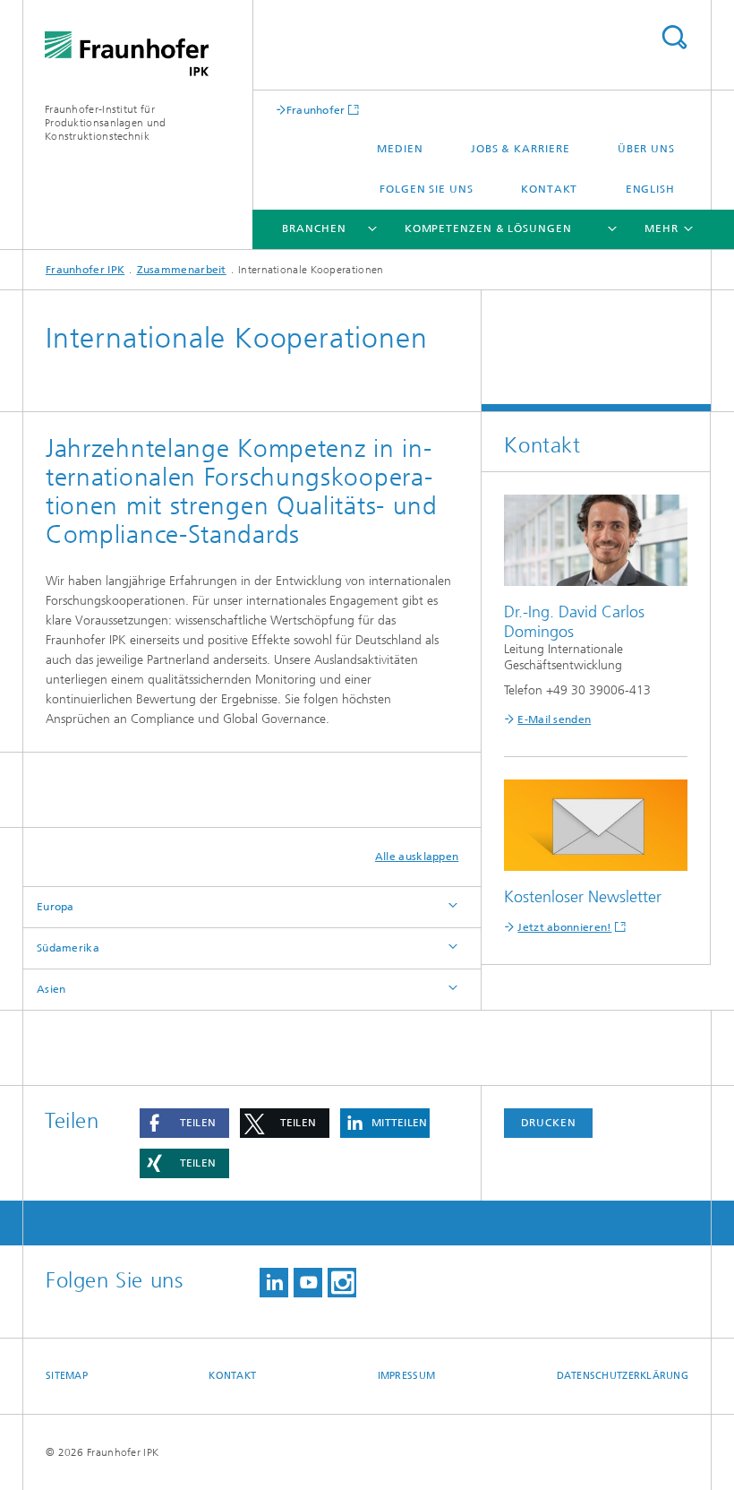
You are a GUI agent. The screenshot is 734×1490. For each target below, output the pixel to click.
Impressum (406, 1376)
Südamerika (68, 948)
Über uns (646, 148)
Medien (399, 148)
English (650, 189)
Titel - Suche (674, 37)
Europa (55, 906)
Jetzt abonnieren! (564, 927)
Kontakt (549, 189)
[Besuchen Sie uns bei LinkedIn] (274, 1282)
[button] (184, 1123)
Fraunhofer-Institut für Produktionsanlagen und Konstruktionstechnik (105, 122)
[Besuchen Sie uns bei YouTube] (308, 1282)
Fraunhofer (316, 110)
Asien (51, 989)
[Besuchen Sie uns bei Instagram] (342, 1282)
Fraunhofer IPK (85, 269)
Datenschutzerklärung (623, 1376)
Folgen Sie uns (427, 189)
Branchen (314, 228)
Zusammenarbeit (181, 269)
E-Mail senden (554, 719)
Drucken (548, 1122)
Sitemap (67, 1376)
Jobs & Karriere (520, 148)
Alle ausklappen (417, 856)
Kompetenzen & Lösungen (488, 228)
